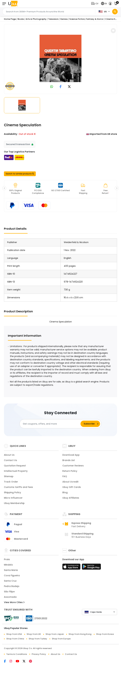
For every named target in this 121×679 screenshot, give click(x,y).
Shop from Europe (61, 638)
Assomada (10, 597)
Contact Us (10, 460)
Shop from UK (34, 634)
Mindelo (8, 564)
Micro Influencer (13, 497)
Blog (65, 492)
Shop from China (15, 638)
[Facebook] (6, 661)
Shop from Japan (55, 634)
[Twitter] (26, 661)
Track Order (11, 481)
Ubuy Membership (14, 503)
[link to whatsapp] (51, 87)
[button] (95, 4)
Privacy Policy (39, 654)
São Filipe (9, 591)
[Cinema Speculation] (60, 58)
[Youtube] (19, 661)
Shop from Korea (105, 634)
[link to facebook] (61, 87)
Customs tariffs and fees (18, 487)
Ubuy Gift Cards (71, 487)
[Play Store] (91, 568)
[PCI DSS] (11, 618)
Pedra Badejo (11, 586)
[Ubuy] (12, 3)
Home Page (10, 19)
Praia (7, 559)
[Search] (115, 11)
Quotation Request (15, 465)
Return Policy (69, 471)
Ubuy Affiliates (70, 497)
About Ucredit (70, 481)
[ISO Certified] (35, 618)
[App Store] (71, 568)
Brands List (68, 460)
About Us (9, 454)
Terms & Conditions (16, 654)
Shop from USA (14, 634)
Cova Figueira (12, 575)
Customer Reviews (73, 465)
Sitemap (8, 476)
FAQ (64, 476)
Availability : (11, 134)
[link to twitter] (69, 87)
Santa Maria (11, 570)
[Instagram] (12, 661)
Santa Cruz (10, 580)
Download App (71, 454)
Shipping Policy (12, 492)
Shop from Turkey (38, 638)
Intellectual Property (16, 471)
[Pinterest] (32, 661)
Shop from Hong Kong (80, 634)
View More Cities (13, 602)
